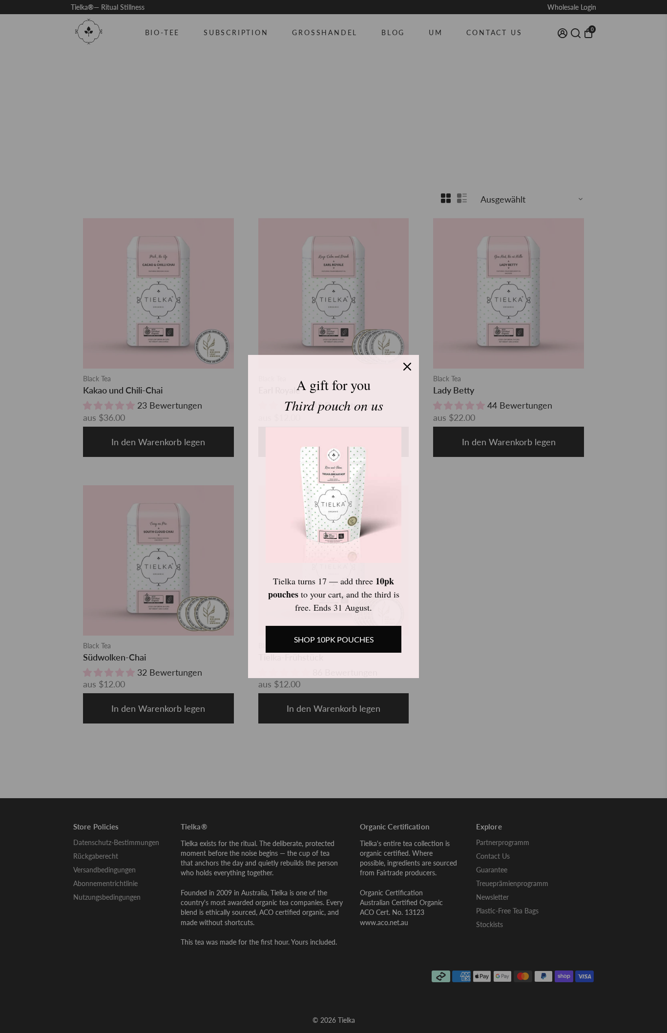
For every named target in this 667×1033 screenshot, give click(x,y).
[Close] (407, 366)
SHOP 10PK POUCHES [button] (334, 639)
